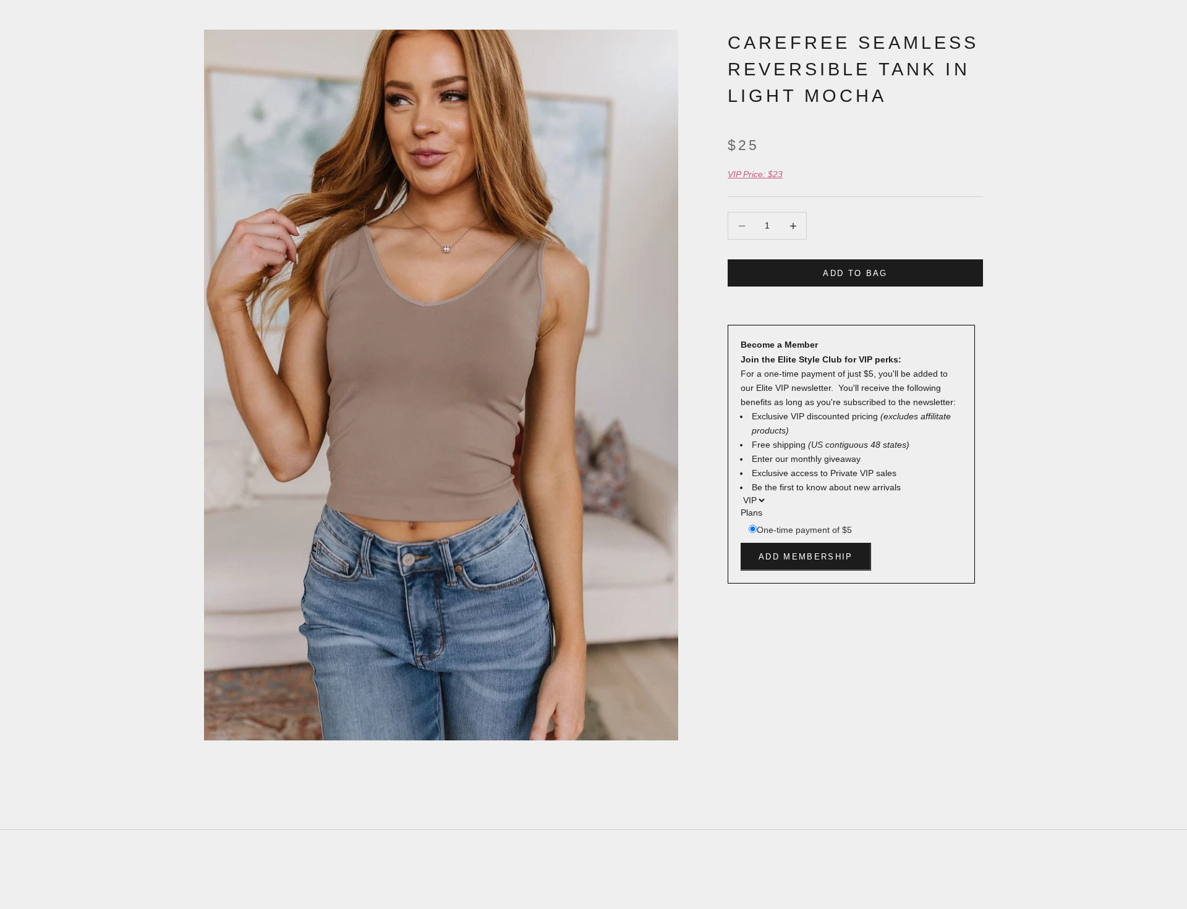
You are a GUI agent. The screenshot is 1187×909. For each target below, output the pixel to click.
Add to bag (855, 273)
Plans (751, 513)
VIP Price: (755, 174)
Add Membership (806, 556)
